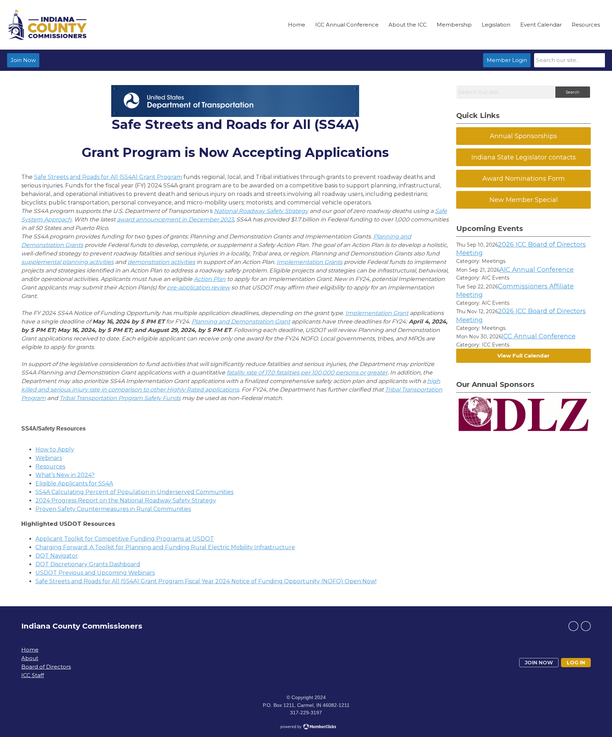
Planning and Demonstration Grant (241, 321)
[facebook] (573, 626)
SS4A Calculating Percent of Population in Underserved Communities (134, 492)
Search (572, 92)
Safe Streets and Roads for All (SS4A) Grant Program (108, 177)
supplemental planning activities (67, 262)
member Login (507, 60)
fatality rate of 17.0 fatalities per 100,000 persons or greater (307, 372)
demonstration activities (161, 262)
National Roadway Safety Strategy (261, 211)
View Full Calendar (523, 355)
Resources (50, 466)
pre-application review (198, 287)
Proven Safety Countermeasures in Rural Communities (113, 509)
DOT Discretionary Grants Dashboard (87, 564)
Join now (539, 662)
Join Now (23, 60)
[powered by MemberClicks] (306, 727)
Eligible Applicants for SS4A (74, 483)
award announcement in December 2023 (175, 219)
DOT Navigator (56, 555)
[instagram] (586, 626)
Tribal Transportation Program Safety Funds (120, 398)
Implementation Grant (376, 313)
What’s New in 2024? (65, 475)
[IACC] (47, 25)
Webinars (48, 458)
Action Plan (210, 279)
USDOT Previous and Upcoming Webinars (95, 572)
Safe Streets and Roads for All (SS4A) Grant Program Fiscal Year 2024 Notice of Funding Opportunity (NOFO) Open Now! (205, 581)
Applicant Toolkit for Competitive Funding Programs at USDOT (124, 538)
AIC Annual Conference (536, 270)
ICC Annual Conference (539, 336)
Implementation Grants (309, 262)
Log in (576, 662)
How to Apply (54, 449)
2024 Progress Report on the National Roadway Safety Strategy (125, 500)
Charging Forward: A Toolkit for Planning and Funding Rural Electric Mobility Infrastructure (165, 547)
